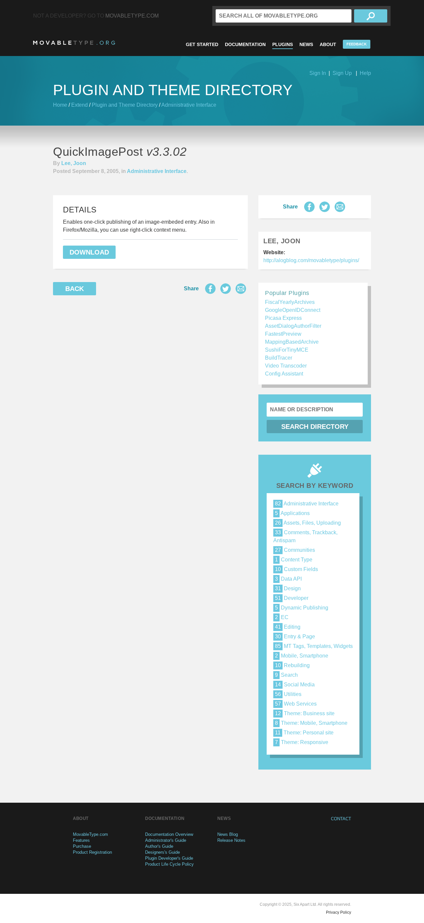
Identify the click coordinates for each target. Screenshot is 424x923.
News (306, 44)
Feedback (356, 44)
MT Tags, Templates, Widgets (314, 646)
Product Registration (92, 852)
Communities (295, 550)
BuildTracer (278, 358)
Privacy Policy (338, 912)
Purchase (82, 846)
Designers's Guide (162, 852)
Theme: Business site (305, 713)
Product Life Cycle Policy (169, 864)
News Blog (227, 834)
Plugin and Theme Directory (125, 105)
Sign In (317, 73)
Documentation (245, 44)
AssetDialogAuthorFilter (293, 326)
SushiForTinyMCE (286, 350)
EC (282, 617)
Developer (291, 598)
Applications (292, 513)
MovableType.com (132, 16)
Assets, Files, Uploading (308, 523)
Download (89, 252)
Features (81, 840)
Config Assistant (284, 373)
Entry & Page (295, 636)
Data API (288, 579)
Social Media (295, 684)
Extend (79, 105)
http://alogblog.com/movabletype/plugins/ (311, 260)
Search (286, 675)
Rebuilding (292, 665)
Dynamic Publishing (301, 607)
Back (74, 288)
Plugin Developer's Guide (169, 858)
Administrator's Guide (165, 840)
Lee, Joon (73, 163)
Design (288, 588)
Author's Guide (159, 846)
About (328, 44)
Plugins (282, 44)
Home (60, 105)
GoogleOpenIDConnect (292, 310)
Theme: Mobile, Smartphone (311, 723)
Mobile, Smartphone (301, 656)
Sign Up (342, 73)
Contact (341, 818)
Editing (287, 627)
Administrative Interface (188, 105)
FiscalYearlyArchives (290, 302)
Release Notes (231, 840)
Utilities (288, 694)
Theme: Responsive (301, 742)
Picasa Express (283, 318)
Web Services (296, 704)
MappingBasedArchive (292, 342)
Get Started (202, 44)
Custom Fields (296, 569)
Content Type (293, 559)
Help (365, 73)
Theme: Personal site (304, 732)
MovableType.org (74, 42)
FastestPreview (283, 334)
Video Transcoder (286, 366)
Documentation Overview (169, 834)
